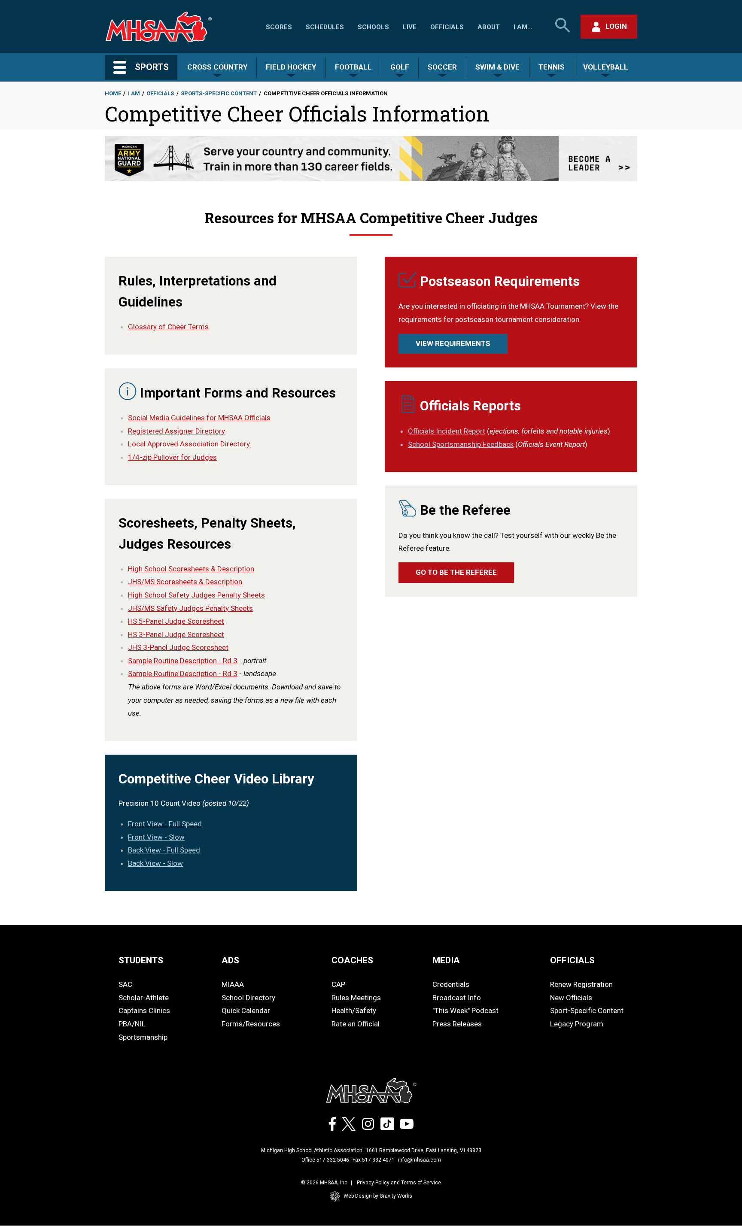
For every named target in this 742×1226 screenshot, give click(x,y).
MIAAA (233, 984)
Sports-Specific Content (219, 93)
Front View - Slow (156, 837)
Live (410, 27)
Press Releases (457, 1024)
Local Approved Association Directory (189, 444)
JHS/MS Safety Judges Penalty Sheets (190, 608)
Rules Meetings (356, 997)
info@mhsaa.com (419, 1160)
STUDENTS (141, 960)
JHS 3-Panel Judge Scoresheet (178, 647)
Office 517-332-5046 (325, 1160)
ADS (230, 960)
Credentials (450, 984)
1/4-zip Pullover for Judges (172, 457)
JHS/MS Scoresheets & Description (185, 581)
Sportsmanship (143, 1037)
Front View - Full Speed (165, 823)
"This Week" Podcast (465, 1010)
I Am (134, 93)
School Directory (248, 997)
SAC (125, 984)
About (488, 27)
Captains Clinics (144, 1010)
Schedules (325, 27)
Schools (373, 27)
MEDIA (446, 960)
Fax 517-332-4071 (374, 1160)
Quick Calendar (246, 1010)
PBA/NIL (132, 1024)
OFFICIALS (572, 960)
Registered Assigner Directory (176, 431)
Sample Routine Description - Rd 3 (182, 660)
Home (113, 93)
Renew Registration (581, 984)
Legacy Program (576, 1024)
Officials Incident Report (446, 431)
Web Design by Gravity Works (378, 1196)
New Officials (571, 997)
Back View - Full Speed (164, 850)
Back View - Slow (155, 863)
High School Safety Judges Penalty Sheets (196, 595)
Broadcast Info (456, 997)
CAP (338, 984)
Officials (447, 27)
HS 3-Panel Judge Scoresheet (176, 634)
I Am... (523, 27)
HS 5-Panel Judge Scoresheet (176, 621)
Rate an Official (355, 1024)
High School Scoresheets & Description (191, 568)
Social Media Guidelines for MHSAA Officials (199, 417)
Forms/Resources (251, 1024)
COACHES (352, 960)
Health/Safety (353, 1010)
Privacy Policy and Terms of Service (399, 1183)
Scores (279, 27)
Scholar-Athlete (144, 997)
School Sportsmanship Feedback (461, 444)
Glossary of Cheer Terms (168, 326)
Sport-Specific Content (586, 1010)
